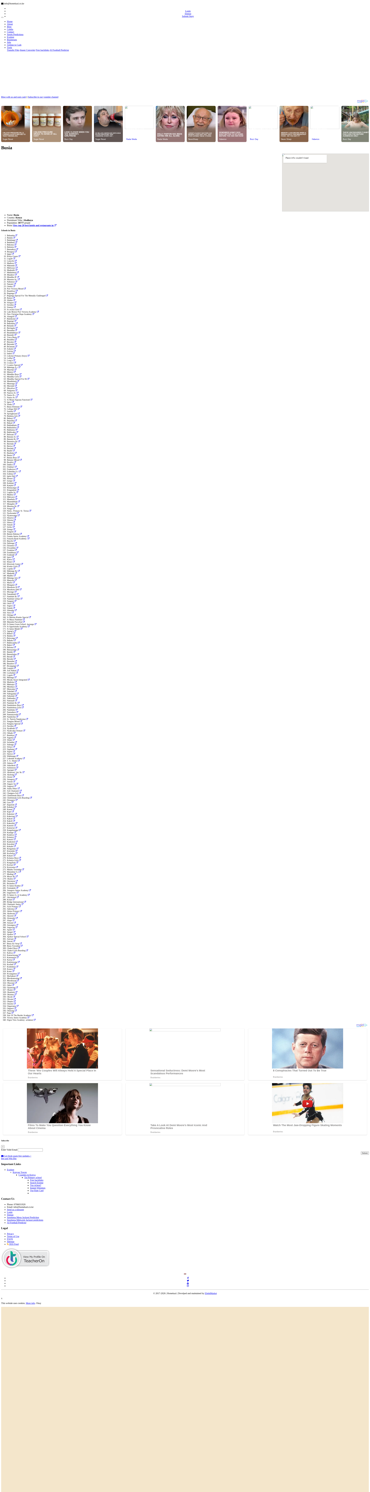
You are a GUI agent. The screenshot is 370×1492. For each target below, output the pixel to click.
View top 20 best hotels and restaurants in (33, 225)
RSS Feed (14, 1244)
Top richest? (35, 1185)
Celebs (10, 29)
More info (30, 1303)
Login (188, 11)
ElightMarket (211, 1293)
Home (10, 21)
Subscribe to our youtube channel (43, 97)
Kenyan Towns (20, 1172)
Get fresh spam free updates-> (17, 1156)
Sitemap (10, 1241)
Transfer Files (13, 50)
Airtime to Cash (14, 45)
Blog (9, 26)
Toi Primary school (33, 1177)
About (10, 24)
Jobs (9, 42)
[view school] (16, 235)
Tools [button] (9, 47)
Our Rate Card (37, 1190)
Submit (365, 1153)
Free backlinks (42, 50)
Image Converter (27, 50)
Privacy (10, 1234)
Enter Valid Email (9, 1150)
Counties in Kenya (27, 1175)
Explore (10, 37)
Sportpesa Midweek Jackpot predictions (25, 1220)
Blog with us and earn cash (13, 97)
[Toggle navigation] (2, 17)
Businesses (12, 39)
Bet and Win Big (8, 1158)
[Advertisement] (185, 74)
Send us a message (15, 1209)
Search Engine (36, 1182)
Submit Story (188, 16)
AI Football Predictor (59, 50)
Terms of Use (13, 1236)
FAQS (10, 1239)
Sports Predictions (15, 34)
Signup (188, 13)
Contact (10, 32)
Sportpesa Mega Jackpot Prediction (23, 1217)
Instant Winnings (37, 1188)
